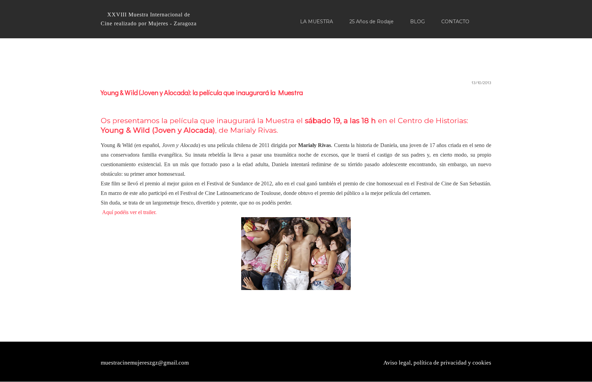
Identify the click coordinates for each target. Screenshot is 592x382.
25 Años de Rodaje (371, 21)
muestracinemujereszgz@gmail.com (145, 362)
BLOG (417, 21)
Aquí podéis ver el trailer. (129, 212)
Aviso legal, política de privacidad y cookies (437, 362)
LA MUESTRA (316, 21)
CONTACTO (455, 21)
